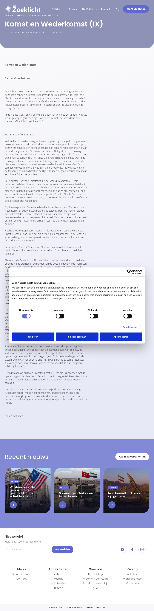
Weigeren (33, 336)
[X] (122, 549)
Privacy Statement (74, 607)
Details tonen (130, 327)
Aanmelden (62, 549)
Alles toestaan (121, 336)
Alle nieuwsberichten (132, 456)
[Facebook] (132, 549)
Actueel (56, 9)
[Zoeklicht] (22, 9)
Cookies (89, 607)
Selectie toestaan (77, 336)
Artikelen (74, 9)
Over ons (87, 9)
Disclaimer (100, 607)
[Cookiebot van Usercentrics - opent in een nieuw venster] (129, 272)
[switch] (60, 316)
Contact (105, 9)
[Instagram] (142, 549)
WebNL (55, 607)
